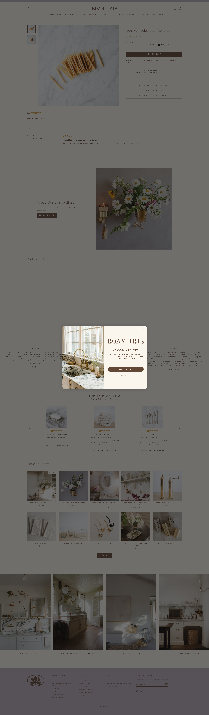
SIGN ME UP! (126, 369)
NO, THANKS (126, 376)
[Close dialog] (144, 328)
